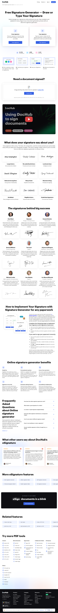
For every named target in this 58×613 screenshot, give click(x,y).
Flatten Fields (17, 550)
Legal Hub (26, 598)
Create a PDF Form (40, 522)
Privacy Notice (26, 597)
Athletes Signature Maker (25, 479)
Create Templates (40, 554)
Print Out (6, 584)
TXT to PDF (6, 545)
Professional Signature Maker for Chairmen (10, 483)
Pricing (38, 2)
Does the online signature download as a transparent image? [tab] (35, 414)
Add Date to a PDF (40, 526)
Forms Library (15, 601)
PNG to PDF (6, 547)
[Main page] (5, 2)
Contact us (4, 430)
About (25, 594)
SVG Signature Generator (41, 483)
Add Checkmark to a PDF (25, 526)
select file (41, 90)
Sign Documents (16, 597)
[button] (29, 119)
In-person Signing (29, 551)
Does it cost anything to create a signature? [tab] (33, 423)
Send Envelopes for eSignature (29, 548)
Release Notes (26, 602)
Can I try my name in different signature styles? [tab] (34, 419)
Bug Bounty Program (28, 604)
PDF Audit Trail (7, 568)
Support (25, 601)
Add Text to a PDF (7, 526)
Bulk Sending (28, 557)
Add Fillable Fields (18, 547)
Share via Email (39, 547)
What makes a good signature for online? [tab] (33, 405)
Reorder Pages (18, 559)
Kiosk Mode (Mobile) (28, 554)
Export (5, 579)
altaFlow (36, 601)
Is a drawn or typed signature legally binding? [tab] (34, 409)
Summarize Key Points (50, 548)
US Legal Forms (38, 598)
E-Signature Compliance (28, 600)
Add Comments (40, 543)
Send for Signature (29, 545)
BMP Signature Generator (41, 479)
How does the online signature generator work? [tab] (34, 401)
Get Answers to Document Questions (50, 552)
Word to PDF (6, 543)
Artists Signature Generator (9, 479)
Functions (15, 604)
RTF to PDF (6, 559)
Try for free (29, 93)
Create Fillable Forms (39, 557)
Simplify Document (51, 545)
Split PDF (16, 552)
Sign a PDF (28, 543)
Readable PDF (6, 574)
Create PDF (17, 545)
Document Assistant (51, 543)
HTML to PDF (6, 556)
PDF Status (39, 552)
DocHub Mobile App (38, 595)
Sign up (53, 2)
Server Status (15, 598)
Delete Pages (17, 561)
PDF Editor (15, 594)
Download (6, 581)
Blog (36, 594)
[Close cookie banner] (54, 609)
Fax (37, 550)
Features (43, 2)
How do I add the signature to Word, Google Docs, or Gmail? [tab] (35, 428)
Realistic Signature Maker (25, 483)
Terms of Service (27, 595)
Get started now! (29, 503)
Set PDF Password (7, 572)
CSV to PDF (6, 554)
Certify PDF (6, 570)
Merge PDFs (17, 554)
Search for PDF (7, 577)
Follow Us (5, 599)
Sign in (48, 2)
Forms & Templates (17, 595)
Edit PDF (16, 543)
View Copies (23, 522)
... (41, 610)
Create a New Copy (7, 522)
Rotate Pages (17, 556)
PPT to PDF (6, 552)
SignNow (36, 600)
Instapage (37, 602)
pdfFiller (36, 597)
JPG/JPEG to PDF (7, 550)
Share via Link (39, 545)
